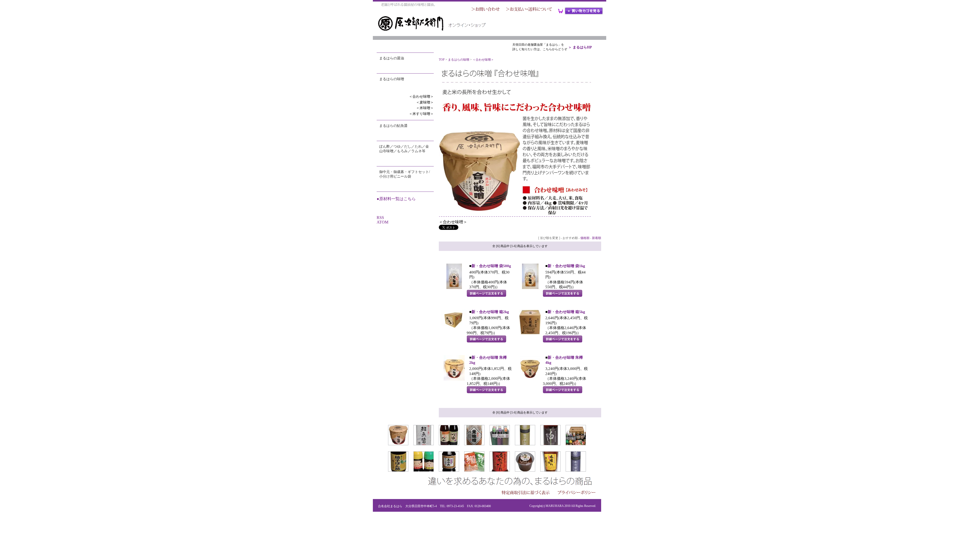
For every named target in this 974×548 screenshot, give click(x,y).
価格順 (584, 238)
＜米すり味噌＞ (421, 114)
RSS (380, 217)
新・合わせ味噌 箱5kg (566, 312)
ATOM (382, 222)
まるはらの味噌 (391, 79)
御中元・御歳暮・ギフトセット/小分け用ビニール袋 (404, 174)
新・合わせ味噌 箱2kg (490, 312)
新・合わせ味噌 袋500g (491, 266)
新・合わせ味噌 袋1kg (566, 266)
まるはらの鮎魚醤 (393, 126)
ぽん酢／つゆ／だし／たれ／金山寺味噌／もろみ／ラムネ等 (404, 149)
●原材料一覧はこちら (396, 199)
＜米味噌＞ (425, 108)
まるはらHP (582, 47)
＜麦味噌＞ (425, 102)
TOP (442, 59)
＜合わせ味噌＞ (421, 96)
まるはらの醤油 (391, 58)
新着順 (596, 238)
